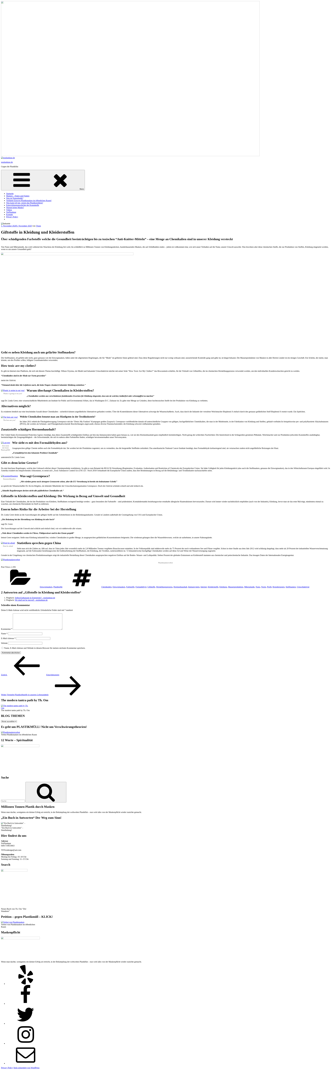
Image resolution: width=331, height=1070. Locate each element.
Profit (269, 587)
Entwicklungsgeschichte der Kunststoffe (22, 205)
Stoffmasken (291, 587)
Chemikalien (106, 587)
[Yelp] (25, 984)
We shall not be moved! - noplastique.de (31, 600)
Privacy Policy (12, 217)
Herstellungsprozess (164, 587)
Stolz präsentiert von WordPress (26, 1068)
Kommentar (6, 629)
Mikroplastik (249, 587)
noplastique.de (7, 162)
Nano (258, 587)
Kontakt (9, 214)
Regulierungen (279, 587)
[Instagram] (25, 1043)
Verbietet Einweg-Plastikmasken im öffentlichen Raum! (28, 200)
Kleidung (223, 587)
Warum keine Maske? (15, 207)
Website (4, 643)
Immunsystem (194, 587)
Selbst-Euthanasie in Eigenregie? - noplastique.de (35, 598)
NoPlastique (11, 212)
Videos (9, 210)
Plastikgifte (57, 587)
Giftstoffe (151, 587)
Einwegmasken (46, 587)
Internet (204, 587)
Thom (38, 226)
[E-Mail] (25, 1063)
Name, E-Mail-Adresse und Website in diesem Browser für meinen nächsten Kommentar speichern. (44, 648)
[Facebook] (25, 1004)
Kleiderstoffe (213, 587)
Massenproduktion (235, 587)
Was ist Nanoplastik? (14, 198)
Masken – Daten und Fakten (17, 196)
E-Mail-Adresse (8, 638)
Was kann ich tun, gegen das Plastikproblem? (24, 203)
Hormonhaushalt (180, 587)
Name (4, 633)
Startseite (10, 193)
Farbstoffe (130, 587)
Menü (82, 189)
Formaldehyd (141, 587)
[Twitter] (25, 1023)
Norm (263, 587)
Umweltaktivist (303, 587)
